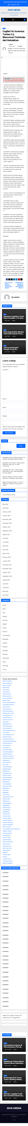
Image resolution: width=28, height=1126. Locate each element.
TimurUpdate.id (7, 784)
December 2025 (7, 519)
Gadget (4, 624)
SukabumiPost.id (7, 833)
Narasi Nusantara (7, 683)
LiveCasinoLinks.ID (8, 719)
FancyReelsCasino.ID (8, 734)
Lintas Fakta (6, 689)
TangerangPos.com (8, 796)
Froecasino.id (6, 747)
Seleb (4, 662)
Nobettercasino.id (7, 754)
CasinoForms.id (7, 694)
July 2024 (5, 583)
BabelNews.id (6, 781)
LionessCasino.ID (7, 717)
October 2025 (6, 527)
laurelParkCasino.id (8, 711)
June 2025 (6, 542)
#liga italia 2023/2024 (19, 50)
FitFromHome (6, 814)
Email (4, 407)
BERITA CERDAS (7, 681)
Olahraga (5, 650)
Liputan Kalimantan (8, 824)
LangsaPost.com (7, 846)
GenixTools (6, 790)
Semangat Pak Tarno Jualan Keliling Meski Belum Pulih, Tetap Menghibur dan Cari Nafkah (13, 471)
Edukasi (5, 616)
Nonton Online (7, 837)
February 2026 (7, 512)
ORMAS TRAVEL (7, 831)
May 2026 (5, 504)
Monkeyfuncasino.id (8, 756)
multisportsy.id (6, 835)
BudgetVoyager (7, 769)
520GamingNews (7, 803)
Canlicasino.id (6, 692)
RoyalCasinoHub (7, 773)
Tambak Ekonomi (7, 820)
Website (5, 416)
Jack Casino (6, 732)
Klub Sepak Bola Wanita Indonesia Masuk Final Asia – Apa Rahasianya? (13, 334)
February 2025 (7, 557)
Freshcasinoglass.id (8, 751)
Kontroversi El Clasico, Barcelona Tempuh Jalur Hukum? (8, 285)
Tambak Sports (7, 859)
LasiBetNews (6, 811)
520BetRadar (6, 805)
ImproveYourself (7, 786)
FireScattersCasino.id (8, 704)
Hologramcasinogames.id (9, 741)
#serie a (11, 52)
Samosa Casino (7, 775)
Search (4, 441)
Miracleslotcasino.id (8, 739)
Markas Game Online (8, 713)
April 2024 (5, 595)
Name (5, 399)
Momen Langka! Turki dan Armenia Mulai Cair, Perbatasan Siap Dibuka (14, 1095)
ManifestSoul (6, 771)
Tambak (5, 856)
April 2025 (5, 549)
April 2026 (5, 508)
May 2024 (5, 591)
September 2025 (7, 530)
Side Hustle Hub (7, 848)
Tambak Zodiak (7, 818)
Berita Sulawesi (7, 826)
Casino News (6, 707)
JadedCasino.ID (7, 724)
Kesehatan (5, 639)
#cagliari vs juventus (13, 48)
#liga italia (10, 50)
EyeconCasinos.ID (7, 726)
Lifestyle (5, 643)
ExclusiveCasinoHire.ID (9, 730)
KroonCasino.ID (7, 762)
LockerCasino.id (7, 709)
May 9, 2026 (8, 1049)
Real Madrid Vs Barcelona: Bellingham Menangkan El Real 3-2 (19, 285)
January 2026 (6, 515)
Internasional (6, 635)
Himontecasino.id (7, 743)
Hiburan (5, 631)
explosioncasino (7, 737)
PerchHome (6, 794)
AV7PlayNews (6, 809)
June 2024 (6, 587)
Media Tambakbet (7, 863)
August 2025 (6, 534)
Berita (4, 605)
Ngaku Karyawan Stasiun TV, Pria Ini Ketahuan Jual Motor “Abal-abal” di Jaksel (13, 483)
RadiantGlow (6, 788)
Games (4, 628)
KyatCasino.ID (6, 760)
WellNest (5, 852)
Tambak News (6, 854)
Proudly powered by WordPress (9, 1114)
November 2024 (7, 568)
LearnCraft (5, 764)
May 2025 (5, 546)
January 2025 (6, 561)
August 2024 (6, 580)
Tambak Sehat (6, 816)
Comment (6, 369)
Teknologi (5, 665)
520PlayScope (6, 807)
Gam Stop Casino (7, 749)
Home (14, 1120)
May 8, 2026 (8, 1081)
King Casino (6, 722)
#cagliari (20, 46)
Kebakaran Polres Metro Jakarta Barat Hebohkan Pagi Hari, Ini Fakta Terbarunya (13, 464)
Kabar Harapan (7, 685)
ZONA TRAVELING (8, 841)
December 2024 (7, 565)
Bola (4, 28)
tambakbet (5, 872)
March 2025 (6, 553)
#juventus (22, 48)
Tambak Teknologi (8, 822)
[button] (22, 19)
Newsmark (22, 1114)
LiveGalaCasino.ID (7, 715)
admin (11, 44)
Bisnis (4, 609)
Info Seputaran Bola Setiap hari (11, 829)
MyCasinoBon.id (7, 696)
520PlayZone (6, 801)
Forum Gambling (7, 698)
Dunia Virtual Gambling (9, 702)
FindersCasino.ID (7, 728)
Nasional (5, 646)
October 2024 (6, 572)
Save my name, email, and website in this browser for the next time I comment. (14, 428)
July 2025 (5, 538)
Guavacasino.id (7, 745)
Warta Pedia (6, 687)
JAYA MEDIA (14, 10)
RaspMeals (6, 792)
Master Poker (6, 700)
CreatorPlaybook (7, 766)
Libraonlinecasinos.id (8, 758)
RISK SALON (6, 844)
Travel (4, 669)
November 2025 (7, 523)
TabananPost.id (7, 779)
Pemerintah (6, 658)
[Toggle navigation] (13, 20)
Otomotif (5, 654)
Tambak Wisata (7, 839)
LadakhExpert (6, 850)
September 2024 (7, 576)
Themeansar (14, 1116)
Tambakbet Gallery (8, 861)
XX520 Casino (6, 799)
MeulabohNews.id (7, 777)
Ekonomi (5, 620)
